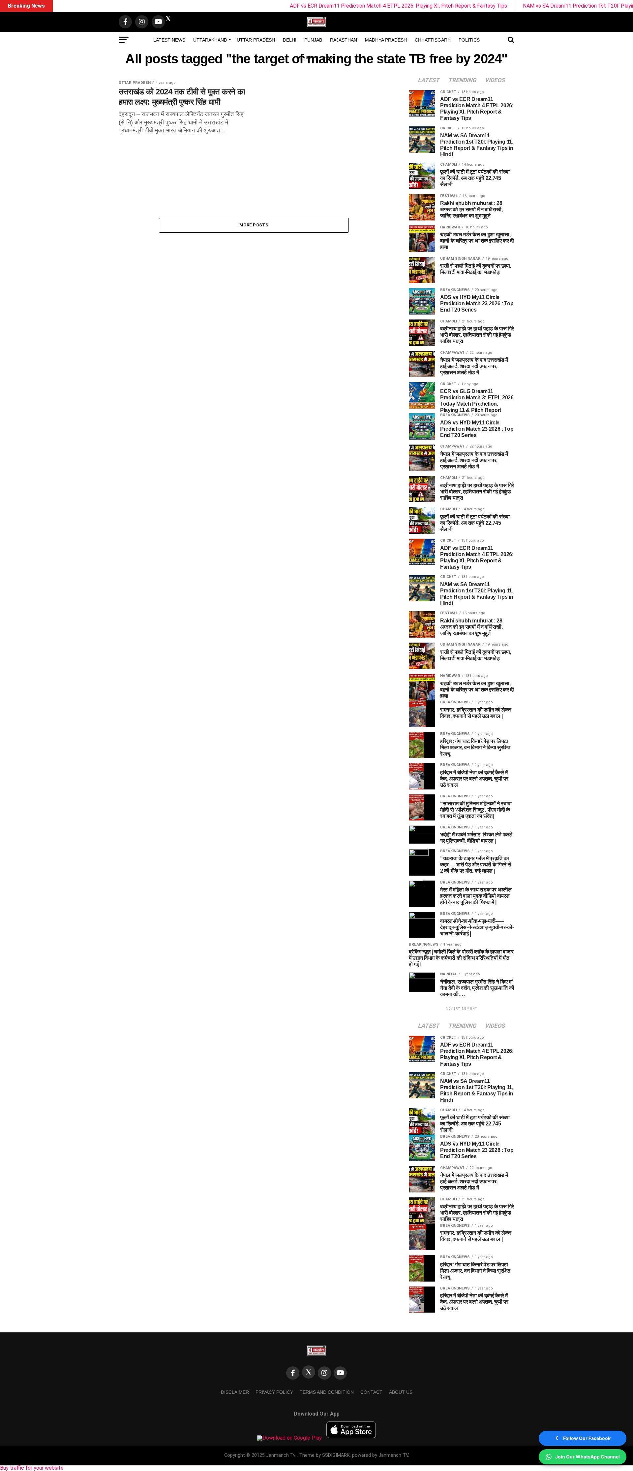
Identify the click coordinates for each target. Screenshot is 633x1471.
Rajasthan (343, 40)
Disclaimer (235, 1392)
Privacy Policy (274, 1392)
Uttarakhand (210, 40)
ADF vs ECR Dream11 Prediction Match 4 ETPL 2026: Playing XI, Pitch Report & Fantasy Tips (347, 6)
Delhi (289, 40)
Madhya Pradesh (386, 40)
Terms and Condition (327, 1392)
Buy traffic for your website (32, 1468)
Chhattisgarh (433, 40)
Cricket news (316, 57)
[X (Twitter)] (308, 1372)
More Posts (253, 224)
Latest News (169, 40)
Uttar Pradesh (256, 40)
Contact (371, 1392)
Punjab (313, 40)
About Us (400, 1392)
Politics (469, 40)
